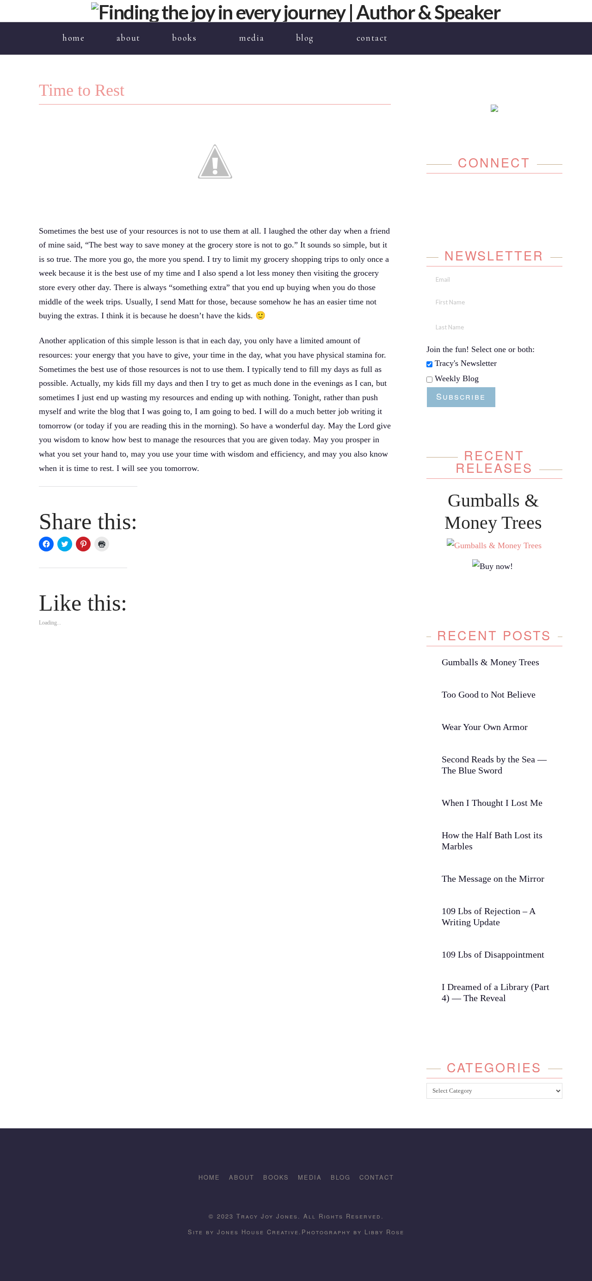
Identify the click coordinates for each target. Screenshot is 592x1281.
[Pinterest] (533, 32)
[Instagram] (519, 32)
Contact (376, 1177)
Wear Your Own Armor (485, 727)
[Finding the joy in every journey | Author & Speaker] (295, 11)
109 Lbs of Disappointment (493, 954)
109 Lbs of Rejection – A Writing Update (488, 916)
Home (209, 1177)
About (241, 1177)
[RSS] (546, 32)
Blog (341, 1177)
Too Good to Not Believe (489, 694)
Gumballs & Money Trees (490, 662)
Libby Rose (384, 1231)
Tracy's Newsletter (464, 363)
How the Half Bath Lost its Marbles (492, 840)
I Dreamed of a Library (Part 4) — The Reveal (495, 992)
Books (276, 1177)
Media (310, 1177)
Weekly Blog (455, 378)
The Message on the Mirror (493, 878)
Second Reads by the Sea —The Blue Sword (494, 764)
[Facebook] (506, 32)
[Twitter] (484, 196)
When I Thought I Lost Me (492, 803)
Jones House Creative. (258, 1231)
